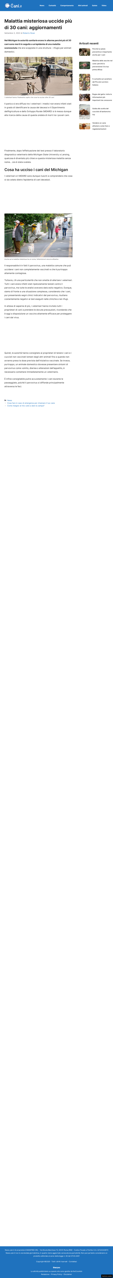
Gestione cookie (107, 1276)
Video (104, 5)
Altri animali (83, 5)
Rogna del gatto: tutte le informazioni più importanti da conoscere (102, 97)
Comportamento (67, 5)
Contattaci (73, 1261)
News (42, 5)
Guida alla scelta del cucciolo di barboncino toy (101, 111)
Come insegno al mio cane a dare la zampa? (25, 406)
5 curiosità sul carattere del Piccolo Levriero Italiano (102, 82)
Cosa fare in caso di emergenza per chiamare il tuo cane (31, 403)
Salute (94, 5)
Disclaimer (68, 1274)
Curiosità (52, 5)
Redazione (45, 1274)
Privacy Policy (56, 1274)
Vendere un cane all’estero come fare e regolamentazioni (101, 126)
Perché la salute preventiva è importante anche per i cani (102, 52)
